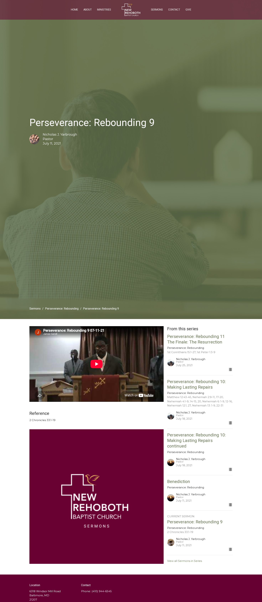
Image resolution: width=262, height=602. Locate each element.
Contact (174, 9)
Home (74, 9)
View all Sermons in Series (184, 561)
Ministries (104, 9)
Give (188, 9)
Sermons (157, 9)
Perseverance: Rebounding (62, 308)
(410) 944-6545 (102, 591)
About (87, 9)
